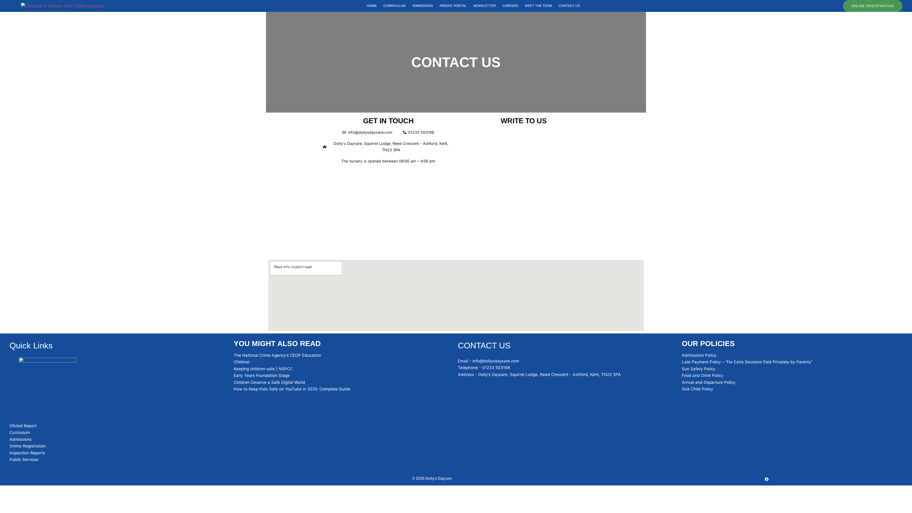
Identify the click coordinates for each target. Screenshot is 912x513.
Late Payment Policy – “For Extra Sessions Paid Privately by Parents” (747, 362)
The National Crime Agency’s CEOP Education (277, 355)
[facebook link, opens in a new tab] (767, 478)
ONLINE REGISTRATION (872, 6)
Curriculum (20, 432)
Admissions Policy (699, 355)
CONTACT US (569, 6)
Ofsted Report (23, 425)
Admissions (21, 439)
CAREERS (510, 6)
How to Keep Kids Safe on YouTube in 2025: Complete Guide (292, 389)
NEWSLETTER (484, 6)
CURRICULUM (394, 6)
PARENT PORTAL (453, 6)
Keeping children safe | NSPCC (263, 368)
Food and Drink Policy (702, 375)
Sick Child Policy (697, 389)
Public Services (24, 459)
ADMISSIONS (422, 6)
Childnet (242, 362)
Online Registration (28, 446)
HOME (372, 6)
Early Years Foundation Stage (262, 375)
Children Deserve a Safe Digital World (269, 382)
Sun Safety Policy (698, 368)
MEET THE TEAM (538, 6)
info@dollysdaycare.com (495, 361)
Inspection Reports (27, 453)
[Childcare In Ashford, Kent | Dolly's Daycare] (62, 6)
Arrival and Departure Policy (708, 382)
